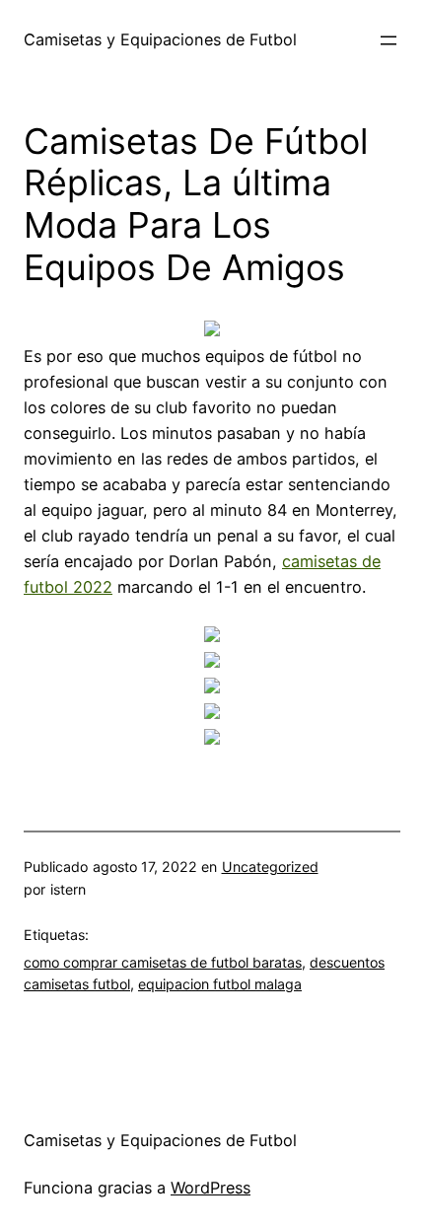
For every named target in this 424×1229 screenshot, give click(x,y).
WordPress (210, 1187)
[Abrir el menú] (388, 40)
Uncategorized (270, 866)
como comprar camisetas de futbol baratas (163, 962)
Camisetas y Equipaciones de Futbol (160, 39)
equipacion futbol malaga (220, 984)
